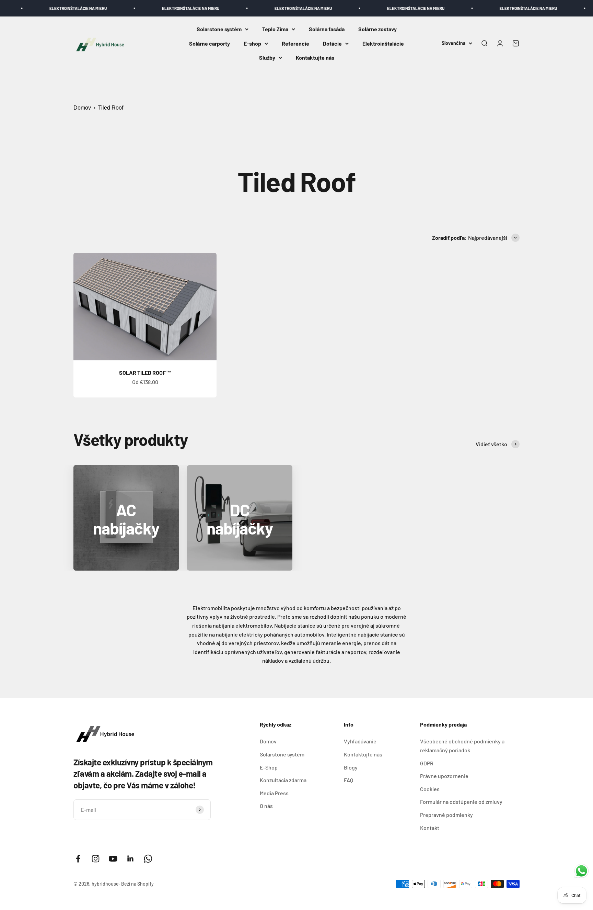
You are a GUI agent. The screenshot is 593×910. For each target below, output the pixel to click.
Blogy (351, 767)
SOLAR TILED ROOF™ (145, 372)
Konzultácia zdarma (283, 780)
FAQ (348, 780)
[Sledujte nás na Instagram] (95, 858)
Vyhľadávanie (360, 741)
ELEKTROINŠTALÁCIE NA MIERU (55, 8)
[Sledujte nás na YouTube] (113, 858)
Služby (267, 58)
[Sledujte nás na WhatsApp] (148, 858)
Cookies (430, 789)
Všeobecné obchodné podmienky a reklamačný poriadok (462, 745)
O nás (266, 805)
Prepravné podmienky (446, 814)
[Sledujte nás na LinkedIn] (130, 858)
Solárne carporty (209, 43)
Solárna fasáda (327, 29)
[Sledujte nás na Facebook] (78, 858)
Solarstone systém (219, 29)
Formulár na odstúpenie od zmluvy (461, 801)
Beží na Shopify (137, 884)
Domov (82, 108)
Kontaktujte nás (315, 58)
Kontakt (429, 827)
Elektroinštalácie (383, 43)
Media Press (274, 793)
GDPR (426, 763)
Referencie (295, 43)
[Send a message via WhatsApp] (581, 871)
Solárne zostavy (377, 29)
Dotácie (332, 43)
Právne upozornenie (444, 776)
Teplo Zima (275, 29)
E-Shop (269, 767)
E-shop (252, 43)
